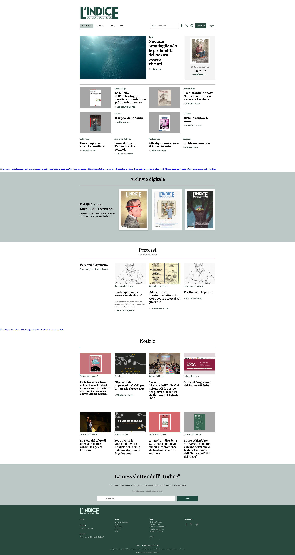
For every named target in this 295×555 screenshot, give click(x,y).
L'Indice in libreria (157, 529)
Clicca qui (84, 213)
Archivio (100, 26)
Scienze (118, 529)
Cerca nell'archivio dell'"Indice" (92, 537)
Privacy (156, 546)
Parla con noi (155, 524)
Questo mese (87, 26)
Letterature (119, 527)
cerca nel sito (88, 216)
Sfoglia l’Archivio (86, 528)
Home (82, 519)
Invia (188, 498)
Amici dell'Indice (156, 532)
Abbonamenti (155, 540)
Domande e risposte (157, 527)
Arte (116, 532)
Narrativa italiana (121, 522)
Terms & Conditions (143, 546)
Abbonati (201, 26)
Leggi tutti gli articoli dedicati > (94, 269)
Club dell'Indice (156, 522)
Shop (122, 26)
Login (211, 26)
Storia (117, 525)
